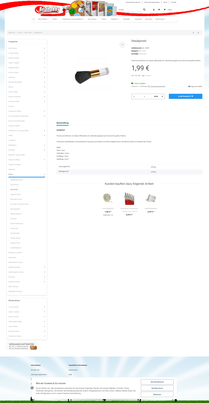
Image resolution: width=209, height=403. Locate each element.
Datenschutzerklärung (72, 393)
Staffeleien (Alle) (14, 267)
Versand (148, 75)
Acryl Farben (12, 48)
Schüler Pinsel (15, 238)
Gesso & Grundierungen (16, 121)
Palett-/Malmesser (16, 223)
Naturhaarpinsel (15, 214)
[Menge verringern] (134, 96)
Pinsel (10, 174)
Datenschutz (73, 370)
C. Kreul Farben (13, 53)
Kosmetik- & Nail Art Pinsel (19, 204)
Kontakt (173, 2)
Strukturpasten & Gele (15, 272)
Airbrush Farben (13, 58)
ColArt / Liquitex (13, 63)
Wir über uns (35, 370)
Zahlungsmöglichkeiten (152, 2)
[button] (153, 9)
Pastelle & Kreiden (14, 164)
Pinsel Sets (14, 228)
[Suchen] (144, 9)
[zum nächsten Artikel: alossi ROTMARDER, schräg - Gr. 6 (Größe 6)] (198, 32)
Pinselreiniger (15, 233)
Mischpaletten (15, 209)
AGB (70, 374)
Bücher (10, 87)
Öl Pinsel (13, 219)
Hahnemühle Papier (15, 82)
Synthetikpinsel (15, 248)
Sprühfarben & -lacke (15, 262)
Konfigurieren (157, 388)
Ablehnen (157, 394)
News (165, 2)
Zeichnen (11, 277)
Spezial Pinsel (15, 243)
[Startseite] (33, 19)
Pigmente (11, 169)
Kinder (10, 135)
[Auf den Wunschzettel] (122, 44)
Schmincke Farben (14, 111)
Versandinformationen (133, 2)
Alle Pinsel (142, 51)
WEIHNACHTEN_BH (15, 291)
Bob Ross (11, 77)
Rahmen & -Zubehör (15, 253)
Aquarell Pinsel (15, 194)
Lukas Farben (13, 92)
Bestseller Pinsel (16, 199)
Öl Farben (11, 150)
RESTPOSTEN (13, 287)
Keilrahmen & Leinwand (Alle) (18, 131)
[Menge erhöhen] (162, 96)
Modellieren (12, 145)
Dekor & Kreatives (14, 97)
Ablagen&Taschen (16, 180)
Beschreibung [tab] (63, 123)
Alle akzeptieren (157, 382)
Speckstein (12, 257)
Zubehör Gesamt (14, 282)
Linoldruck (12, 140)
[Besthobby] (47, 10)
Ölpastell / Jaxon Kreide (16, 155)
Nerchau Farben (13, 101)
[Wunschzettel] (159, 9)
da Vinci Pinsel (13, 72)
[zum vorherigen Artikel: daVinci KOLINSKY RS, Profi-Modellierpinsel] (193, 32)
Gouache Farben (14, 126)
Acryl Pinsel (14, 185)
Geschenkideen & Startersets (18, 116)
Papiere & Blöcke (14, 160)
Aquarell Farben (13, 68)
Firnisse (11, 106)
